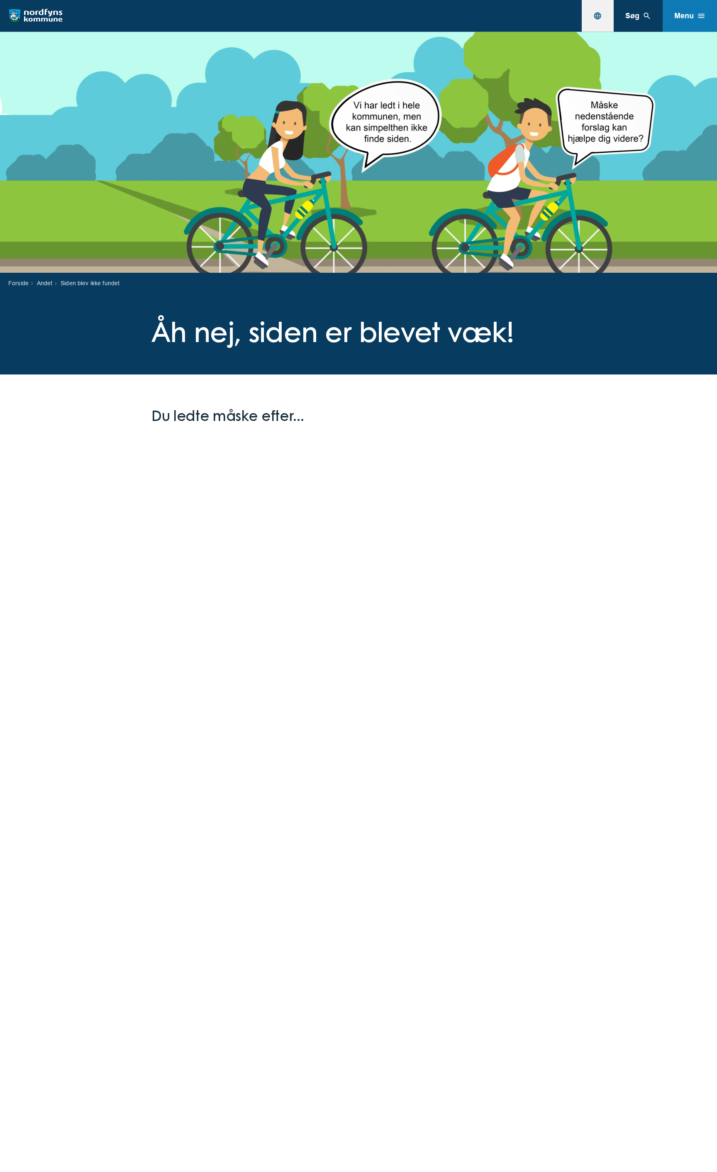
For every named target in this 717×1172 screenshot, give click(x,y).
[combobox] (597, 16)
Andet (45, 283)
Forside (18, 283)
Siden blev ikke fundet (90, 283)
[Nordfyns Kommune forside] (35, 15)
